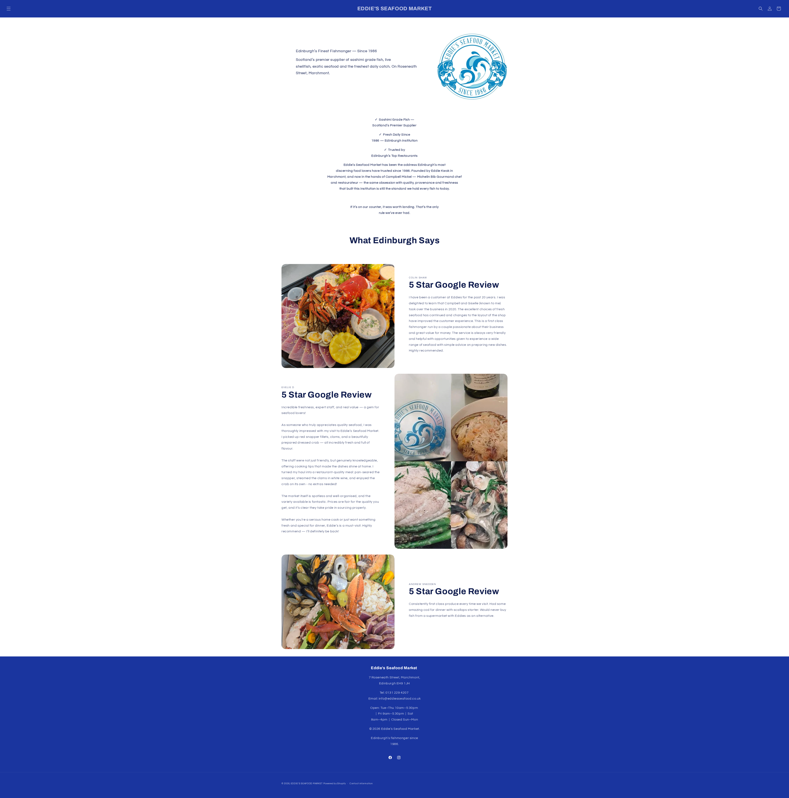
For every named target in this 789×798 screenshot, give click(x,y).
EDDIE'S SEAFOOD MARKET (307, 783)
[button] (8, 8)
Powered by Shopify (334, 783)
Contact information (361, 783)
